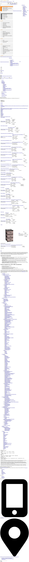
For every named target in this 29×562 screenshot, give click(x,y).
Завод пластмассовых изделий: (4, 467)
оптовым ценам (23, 271)
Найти (1, 561)
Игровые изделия (5, 25)
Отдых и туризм (4, 473)
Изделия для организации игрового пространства (7, 27)
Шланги (4, 53)
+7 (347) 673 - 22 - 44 (2, 517)
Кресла (1, 111)
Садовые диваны (5, 14)
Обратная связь (3, 559)
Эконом (3, 106)
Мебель (2, 12)
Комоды (2, 110)
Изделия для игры (5, 10)
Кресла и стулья (5, 15)
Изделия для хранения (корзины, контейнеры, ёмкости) (6, 33)
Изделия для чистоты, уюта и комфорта (7, 35)
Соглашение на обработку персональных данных (8, 558)
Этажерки (2, 115)
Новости (3, 476)
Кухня (2, 38)
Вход (13, 1)
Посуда (3, 40)
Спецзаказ (1, 0)
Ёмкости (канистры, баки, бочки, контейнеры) (6, 46)
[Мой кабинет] (9, 3)
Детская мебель (4, 23)
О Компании (4, 84)
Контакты (8, 0)
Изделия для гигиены (5, 7)
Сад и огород (3, 472)
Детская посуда (4, 24)
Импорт (2, 55)
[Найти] (0, 4)
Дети (2, 470)
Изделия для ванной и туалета (6, 32)
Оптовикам (4, 0)
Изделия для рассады (5, 47)
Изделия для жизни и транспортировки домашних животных (7, 8)
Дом (1, 29)
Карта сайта (26, 467)
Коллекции (3, 469)
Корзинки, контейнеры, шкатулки (7, 26)
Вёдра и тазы (4, 31)
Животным (2, 5)
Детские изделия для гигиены (6, 22)
